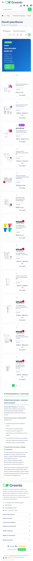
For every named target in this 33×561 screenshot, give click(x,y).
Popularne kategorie (9, 522)
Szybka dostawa (8, 531)
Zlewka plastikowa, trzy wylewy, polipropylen (21, 131)
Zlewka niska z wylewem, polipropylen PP (22, 84)
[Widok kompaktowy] (25, 34)
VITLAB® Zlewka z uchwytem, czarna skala (22, 253)
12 (13, 35)
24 (17, 35)
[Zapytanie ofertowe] (27, 6)
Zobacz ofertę (8, 66)
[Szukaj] (30, 9)
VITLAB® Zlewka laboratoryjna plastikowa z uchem (22, 337)
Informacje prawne (9, 514)
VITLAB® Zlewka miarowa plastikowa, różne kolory (21, 227)
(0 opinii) (18, 89)
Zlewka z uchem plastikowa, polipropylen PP (22, 153)
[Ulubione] (24, 6)
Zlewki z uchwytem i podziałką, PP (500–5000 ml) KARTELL (22, 177)
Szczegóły (22, 95)
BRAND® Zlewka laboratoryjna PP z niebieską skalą (20, 199)
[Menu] (3, 2)
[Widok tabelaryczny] (29, 34)
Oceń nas (22, 549)
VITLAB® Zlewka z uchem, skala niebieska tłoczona (21, 307)
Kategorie (7, 31)
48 (21, 35)
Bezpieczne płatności (9, 526)
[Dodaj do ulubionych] (17, 82)
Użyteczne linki (7, 518)
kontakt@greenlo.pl (10, 508)
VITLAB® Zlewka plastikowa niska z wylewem (20, 366)
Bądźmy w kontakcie (9, 535)
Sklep (8, 15)
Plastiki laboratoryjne (19, 15)
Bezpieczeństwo (8, 540)
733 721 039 (8, 505)
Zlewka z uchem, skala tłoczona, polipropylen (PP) (21, 277)
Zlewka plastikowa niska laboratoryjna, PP (22, 105)
